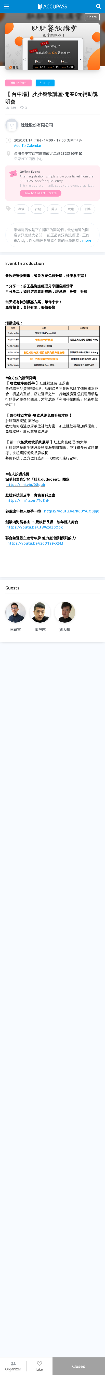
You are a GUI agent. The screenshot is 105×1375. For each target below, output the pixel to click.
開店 (54, 209)
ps (52, 511)
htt (47, 511)
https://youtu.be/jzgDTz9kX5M (35, 543)
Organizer (13, 1369)
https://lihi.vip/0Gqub (25, 484)
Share (92, 17)
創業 (88, 209)
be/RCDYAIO (80, 511)
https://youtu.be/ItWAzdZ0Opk (34, 527)
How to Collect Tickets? (40, 193)
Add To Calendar (27, 145)
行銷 (38, 209)
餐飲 (21, 209)
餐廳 (71, 209)
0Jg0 (95, 511)
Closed (78, 1366)
